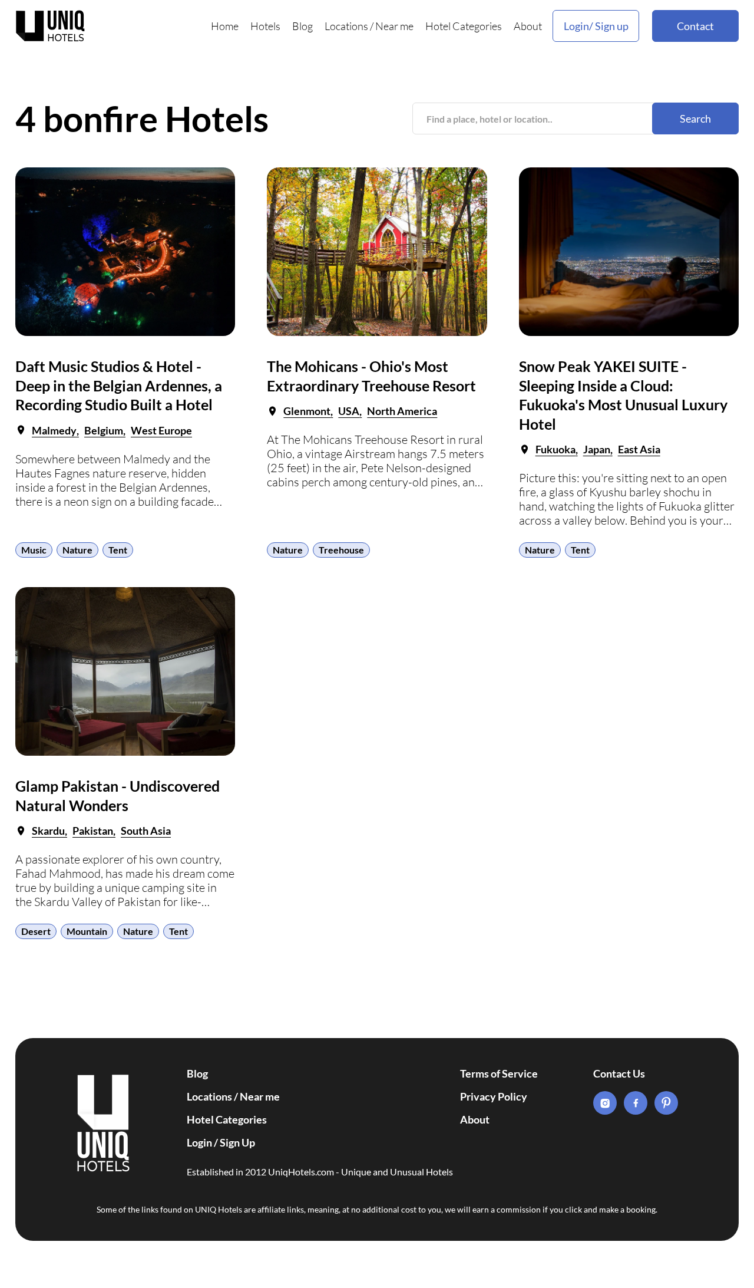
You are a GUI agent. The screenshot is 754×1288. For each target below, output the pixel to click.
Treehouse (341, 549)
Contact (695, 25)
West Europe (161, 430)
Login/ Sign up (596, 25)
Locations (346, 25)
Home (225, 25)
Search (695, 118)
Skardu (48, 830)
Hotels (265, 25)
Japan (596, 449)
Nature (77, 549)
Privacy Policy (493, 1096)
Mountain (87, 931)
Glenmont (306, 410)
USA (348, 410)
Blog (302, 25)
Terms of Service (499, 1073)
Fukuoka (555, 449)
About (528, 25)
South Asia (146, 830)
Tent (117, 549)
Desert (36, 931)
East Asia (639, 449)
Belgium (103, 430)
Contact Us (619, 1073)
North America (402, 410)
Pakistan (92, 830)
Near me (394, 25)
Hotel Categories (463, 25)
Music (34, 549)
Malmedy (54, 430)
